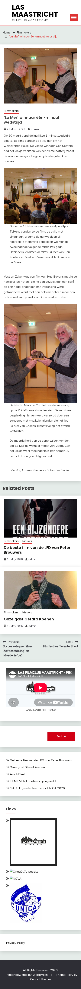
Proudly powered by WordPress (26, 975)
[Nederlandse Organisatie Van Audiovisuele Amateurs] (15, 878)
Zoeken (61, 736)
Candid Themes (40, 979)
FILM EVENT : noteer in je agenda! (33, 781)
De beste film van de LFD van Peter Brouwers (37, 550)
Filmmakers (11, 111)
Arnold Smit (17, 774)
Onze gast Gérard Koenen (29, 619)
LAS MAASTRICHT (35, 10)
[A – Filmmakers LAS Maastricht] (33, 864)
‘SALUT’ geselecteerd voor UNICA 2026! (37, 788)
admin (35, 129)
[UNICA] (26, 921)
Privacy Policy (15, 943)
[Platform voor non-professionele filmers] (24, 871)
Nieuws (27, 541)
